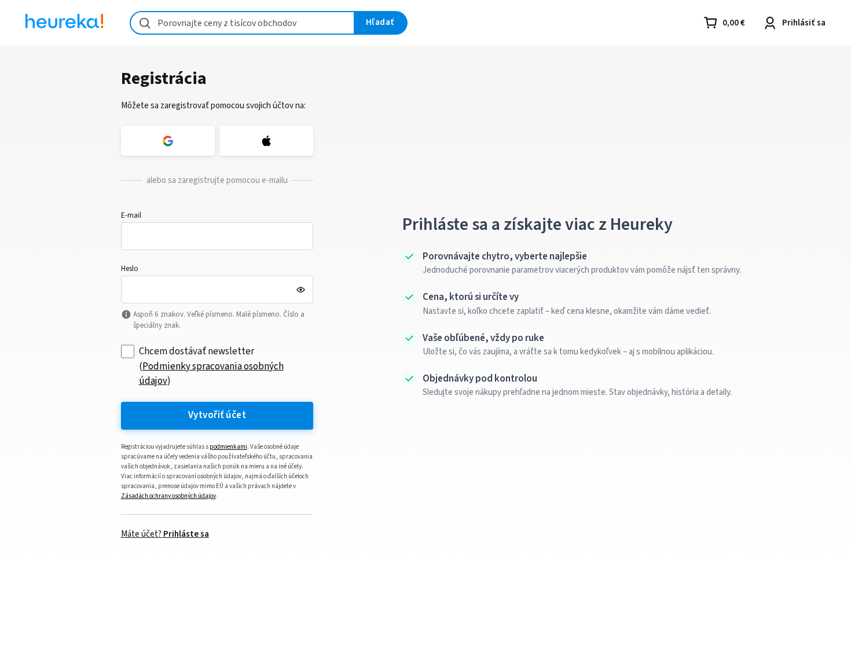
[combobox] (242, 23)
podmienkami (228, 447)
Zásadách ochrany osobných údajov (168, 496)
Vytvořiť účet (217, 415)
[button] (217, 236)
